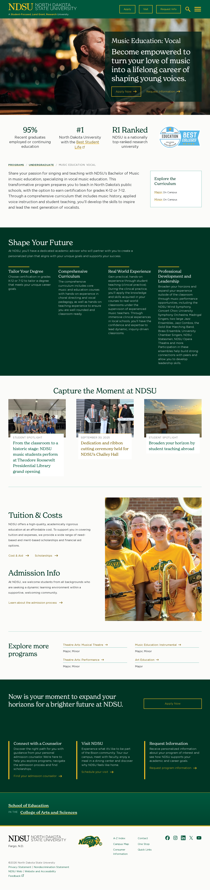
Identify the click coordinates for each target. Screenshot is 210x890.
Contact (143, 838)
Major (158, 192)
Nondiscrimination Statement (51, 867)
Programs (16, 164)
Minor (158, 199)
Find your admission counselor (35, 776)
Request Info (168, 9)
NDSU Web (15, 871)
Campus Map (121, 844)
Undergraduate (41, 164)
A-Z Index (119, 838)
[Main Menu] (198, 9)
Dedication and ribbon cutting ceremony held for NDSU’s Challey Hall (104, 449)
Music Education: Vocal (77, 164)
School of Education (28, 805)
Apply (127, 9)
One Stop (144, 844)
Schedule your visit (95, 771)
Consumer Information (120, 851)
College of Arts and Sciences (48, 812)
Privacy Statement (19, 867)
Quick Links (145, 849)
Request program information (170, 768)
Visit (145, 9)
